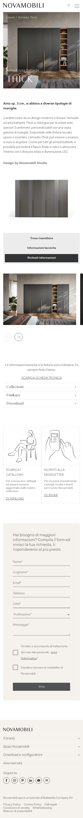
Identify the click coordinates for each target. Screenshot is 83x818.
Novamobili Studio (33, 163)
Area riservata (12, 763)
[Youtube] (38, 780)
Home (10, 17)
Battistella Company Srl (58, 798)
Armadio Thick (27, 17)
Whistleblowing (42, 808)
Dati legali (51, 804)
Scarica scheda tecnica (41, 378)
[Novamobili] (23, 6)
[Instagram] (14, 780)
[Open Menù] (77, 6)
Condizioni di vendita (16, 808)
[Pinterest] (22, 780)
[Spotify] (47, 780)
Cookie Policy (32, 804)
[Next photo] (19, 337)
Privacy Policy (12, 804)
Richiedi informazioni (41, 258)
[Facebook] (6, 780)
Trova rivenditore (41, 238)
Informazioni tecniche (41, 248)
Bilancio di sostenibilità (17, 811)
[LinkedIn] (30, 780)
